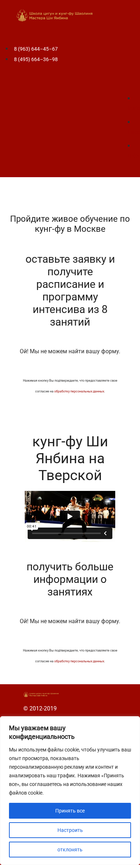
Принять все (70, 811)
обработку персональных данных (79, 391)
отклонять (70, 849)
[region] (70, 790)
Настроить (70, 830)
